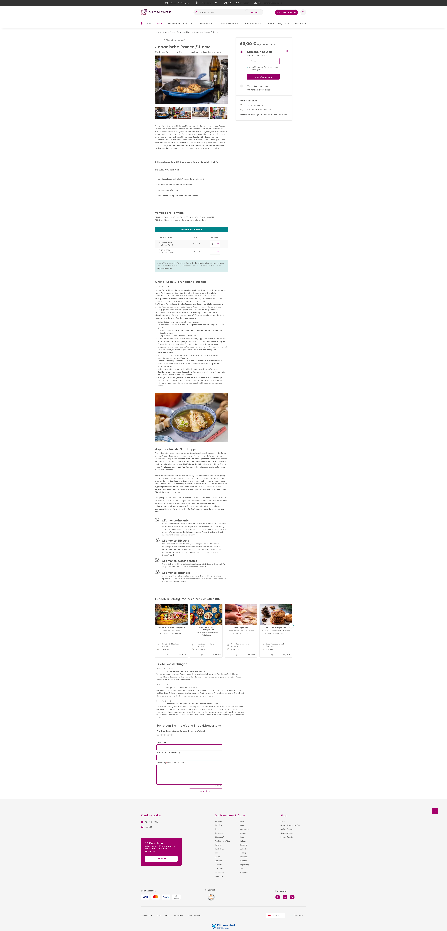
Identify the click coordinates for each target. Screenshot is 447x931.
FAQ (167, 915)
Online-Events (205, 23)
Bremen (218, 829)
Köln (216, 853)
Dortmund (219, 833)
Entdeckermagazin (277, 23)
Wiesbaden (219, 873)
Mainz (217, 857)
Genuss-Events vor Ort (179, 23)
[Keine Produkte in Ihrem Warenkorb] (303, 12)
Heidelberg (219, 849)
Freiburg (242, 841)
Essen (241, 837)
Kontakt (148, 827)
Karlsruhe (243, 849)
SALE (159, 23)
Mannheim (243, 857)
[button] (155, 625)
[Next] (226, 111)
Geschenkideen (228, 23)
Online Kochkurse (184, 32)
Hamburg (218, 845)
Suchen (254, 12)
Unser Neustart (194, 915)
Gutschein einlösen (286, 12)
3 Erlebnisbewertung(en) (174, 40)
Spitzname (161, 742)
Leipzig (158, 32)
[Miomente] (157, 12)
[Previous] (157, 111)
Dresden (242, 833)
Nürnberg (218, 865)
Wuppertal (243, 873)
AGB (159, 915)
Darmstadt (244, 829)
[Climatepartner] (223, 925)
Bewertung (161, 763)
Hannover (243, 845)
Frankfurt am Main (222, 841)
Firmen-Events (252, 23)
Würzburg (219, 876)
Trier (241, 869)
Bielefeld (218, 825)
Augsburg (218, 821)
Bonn (241, 825)
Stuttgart (219, 869)
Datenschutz (146, 915)
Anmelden (161, 859)
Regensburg (244, 865)
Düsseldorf (219, 837)
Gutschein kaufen (259, 52)
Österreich (298, 915)
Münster (243, 861)
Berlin (241, 821)
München (218, 861)
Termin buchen (257, 86)
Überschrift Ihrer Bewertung (168, 752)
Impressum (178, 915)
